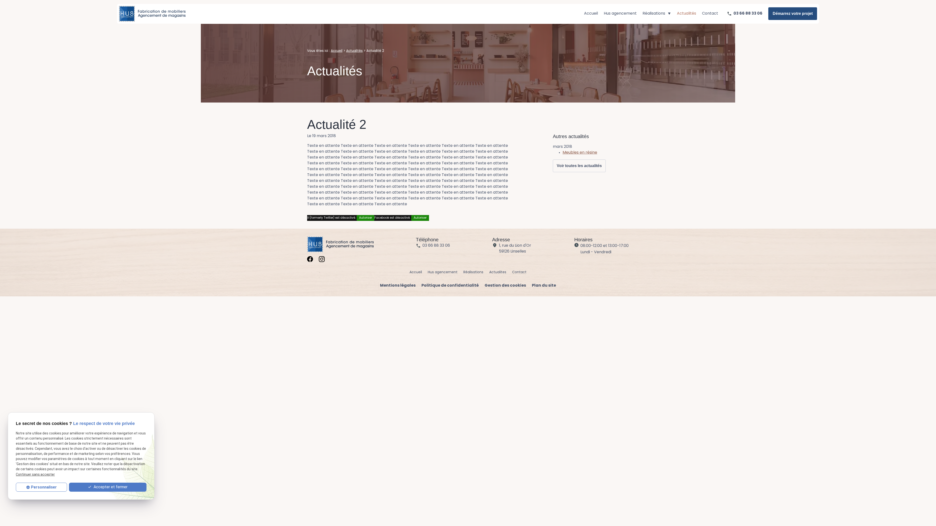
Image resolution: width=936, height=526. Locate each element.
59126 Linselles (515, 249)
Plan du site (544, 286)
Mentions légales (398, 286)
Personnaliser (44, 487)
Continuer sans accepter (35, 474)
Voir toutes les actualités (579, 166)
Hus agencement (620, 14)
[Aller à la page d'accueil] (152, 14)
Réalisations (654, 14)
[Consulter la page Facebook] (310, 259)
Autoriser (365, 217)
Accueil (591, 14)
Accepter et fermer (110, 487)
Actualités (686, 14)
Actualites (497, 272)
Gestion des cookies (505, 286)
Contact (710, 14)
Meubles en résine (580, 153)
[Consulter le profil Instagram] (322, 259)
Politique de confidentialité (450, 286)
